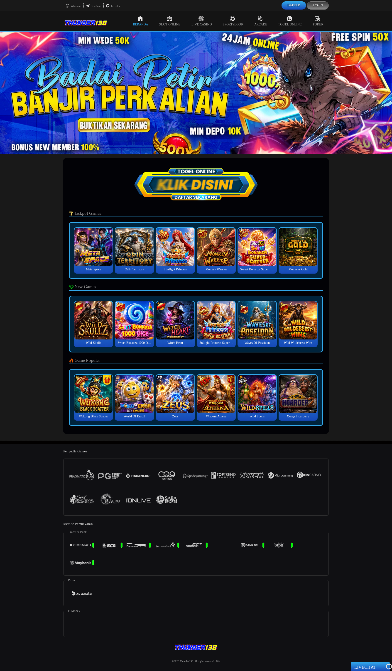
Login (318, 5)
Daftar (293, 5)
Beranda (140, 24)
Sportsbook (233, 24)
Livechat (115, 6)
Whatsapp (75, 6)
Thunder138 (186, 661)
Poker (318, 24)
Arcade (260, 24)
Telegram (96, 6)
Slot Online (169, 24)
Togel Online (290, 24)
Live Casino (201, 24)
